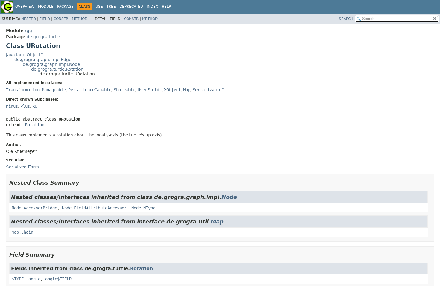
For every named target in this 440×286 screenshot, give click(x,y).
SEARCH (346, 19)
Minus (12, 106)
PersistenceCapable (89, 89)
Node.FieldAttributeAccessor (94, 208)
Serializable (207, 89)
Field (45, 19)
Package (65, 6)
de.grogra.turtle (43, 36)
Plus (25, 106)
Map (186, 89)
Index (152, 6)
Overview (24, 6)
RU (34, 106)
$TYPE (18, 278)
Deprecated (131, 6)
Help (166, 6)
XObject (172, 89)
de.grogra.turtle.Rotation (57, 69)
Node (229, 197)
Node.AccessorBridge (34, 208)
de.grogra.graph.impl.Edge (43, 59)
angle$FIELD (58, 278)
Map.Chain (22, 232)
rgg (28, 30)
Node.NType (143, 208)
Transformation (23, 89)
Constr (61, 19)
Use (99, 6)
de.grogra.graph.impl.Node (51, 64)
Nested (28, 19)
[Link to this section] (83, 182)
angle (34, 278)
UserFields (150, 89)
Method (79, 19)
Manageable (54, 89)
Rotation (34, 124)
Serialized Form (22, 167)
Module (46, 6)
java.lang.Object (23, 54)
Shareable (124, 89)
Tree (111, 6)
